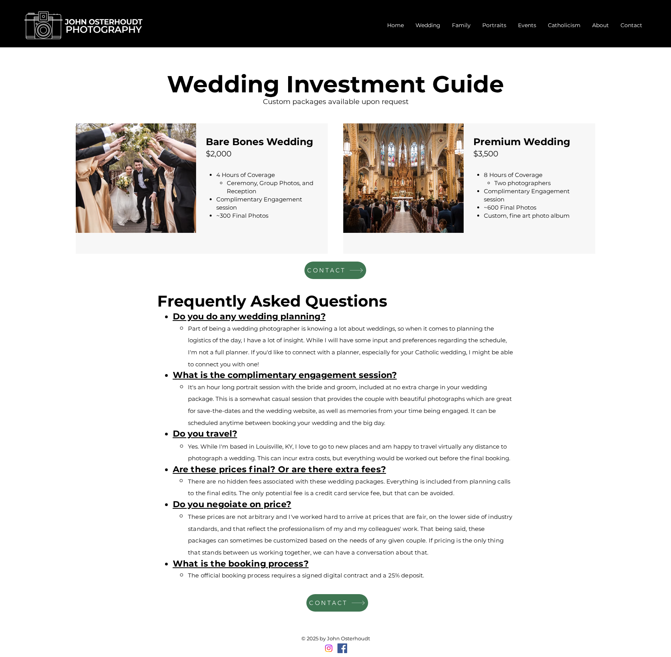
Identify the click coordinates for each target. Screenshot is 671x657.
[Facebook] (342, 648)
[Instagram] (329, 648)
